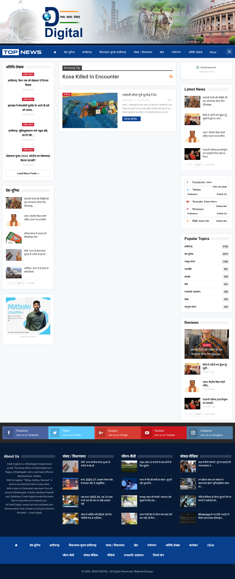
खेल (162, 52)
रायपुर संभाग (190, 261)
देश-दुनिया (69, 52)
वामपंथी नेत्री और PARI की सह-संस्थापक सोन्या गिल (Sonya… (215, 101)
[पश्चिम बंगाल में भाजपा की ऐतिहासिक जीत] (14, 238)
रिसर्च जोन (158, 555)
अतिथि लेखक (195, 52)
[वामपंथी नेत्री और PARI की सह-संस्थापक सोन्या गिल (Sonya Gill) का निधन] (192, 102)
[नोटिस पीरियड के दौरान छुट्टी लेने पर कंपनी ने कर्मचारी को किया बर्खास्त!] (188, 501)
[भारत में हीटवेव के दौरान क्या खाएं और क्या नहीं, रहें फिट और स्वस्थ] (129, 519)
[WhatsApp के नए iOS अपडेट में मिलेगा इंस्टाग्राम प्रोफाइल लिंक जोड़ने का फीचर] (188, 519)
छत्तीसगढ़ (87, 52)
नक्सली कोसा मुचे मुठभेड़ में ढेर (139, 95)
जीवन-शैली (68, 555)
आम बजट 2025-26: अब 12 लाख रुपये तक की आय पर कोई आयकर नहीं (97, 500)
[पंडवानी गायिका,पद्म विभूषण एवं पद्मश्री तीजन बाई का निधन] (192, 154)
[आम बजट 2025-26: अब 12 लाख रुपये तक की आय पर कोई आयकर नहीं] (70, 501)
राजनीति (188, 269)
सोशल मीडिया (91, 555)
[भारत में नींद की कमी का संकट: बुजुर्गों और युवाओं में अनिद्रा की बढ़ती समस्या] (129, 484)
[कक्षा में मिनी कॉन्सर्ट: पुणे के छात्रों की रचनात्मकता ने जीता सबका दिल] (188, 466)
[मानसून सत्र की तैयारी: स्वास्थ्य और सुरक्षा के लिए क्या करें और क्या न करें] (129, 501)
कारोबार (193, 545)
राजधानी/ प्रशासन (192, 291)
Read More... (131, 119)
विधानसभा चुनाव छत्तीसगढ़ (113, 52)
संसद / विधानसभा (143, 52)
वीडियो (111, 555)
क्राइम (187, 276)
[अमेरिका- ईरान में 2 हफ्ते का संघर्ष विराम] (14, 272)
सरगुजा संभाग (190, 306)
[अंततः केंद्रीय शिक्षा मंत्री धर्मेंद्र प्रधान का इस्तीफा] (192, 137)
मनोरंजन (176, 52)
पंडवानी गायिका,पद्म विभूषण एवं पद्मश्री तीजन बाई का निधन (215, 153)
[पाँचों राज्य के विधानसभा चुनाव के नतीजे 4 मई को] (14, 255)
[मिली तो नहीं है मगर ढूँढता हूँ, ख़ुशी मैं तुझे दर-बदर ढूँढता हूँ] (192, 119)
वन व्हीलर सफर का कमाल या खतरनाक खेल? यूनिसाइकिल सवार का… (213, 483)
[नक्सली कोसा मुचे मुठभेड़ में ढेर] (90, 110)
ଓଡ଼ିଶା (210, 545)
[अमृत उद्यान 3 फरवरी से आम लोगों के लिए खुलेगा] (129, 466)
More (213, 52)
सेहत (187, 299)
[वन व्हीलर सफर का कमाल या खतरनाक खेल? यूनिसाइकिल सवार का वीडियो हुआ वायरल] (188, 484)
